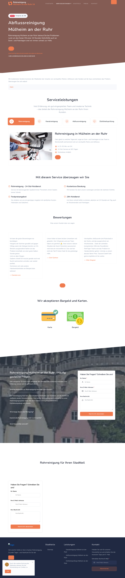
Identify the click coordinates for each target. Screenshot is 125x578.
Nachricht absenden (25, 527)
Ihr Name (83, 378)
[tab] (21, 121)
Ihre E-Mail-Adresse (87, 387)
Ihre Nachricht (84, 396)
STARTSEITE (49, 3)
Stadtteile (77, 3)
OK (8, 571)
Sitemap (50, 550)
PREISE (86, 3)
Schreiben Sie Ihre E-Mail (101, 559)
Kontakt (94, 3)
